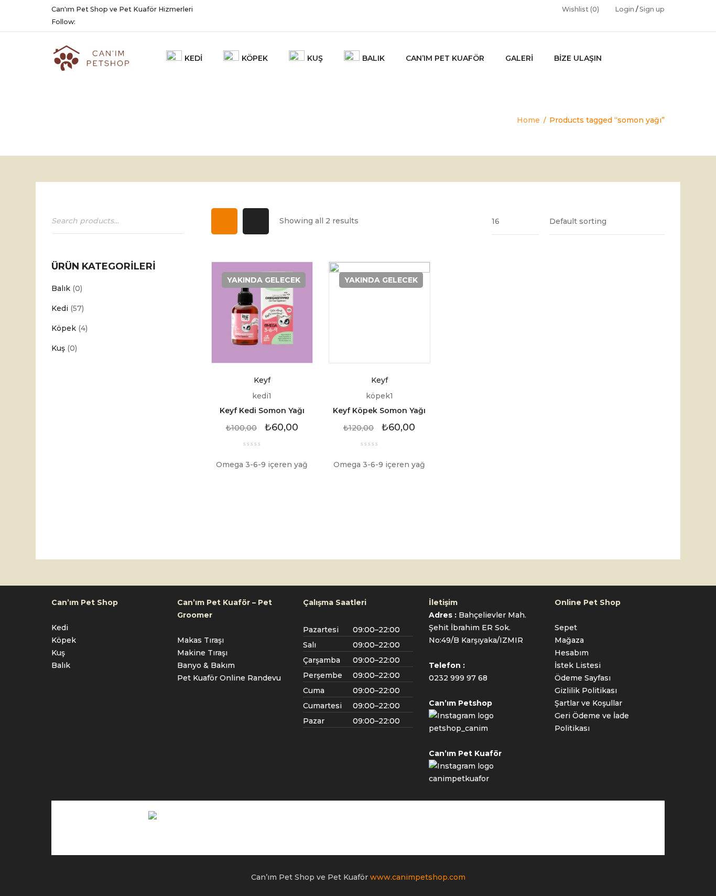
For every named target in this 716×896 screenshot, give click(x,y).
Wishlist (580, 9)
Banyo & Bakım (206, 665)
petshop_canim (458, 728)
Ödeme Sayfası (583, 678)
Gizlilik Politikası (586, 690)
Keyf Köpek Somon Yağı (379, 410)
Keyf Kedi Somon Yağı (262, 410)
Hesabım (572, 652)
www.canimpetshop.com (417, 877)
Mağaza (569, 640)
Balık (60, 288)
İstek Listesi (578, 665)
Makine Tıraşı (202, 652)
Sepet (566, 627)
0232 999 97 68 (458, 678)
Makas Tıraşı (200, 640)
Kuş (58, 348)
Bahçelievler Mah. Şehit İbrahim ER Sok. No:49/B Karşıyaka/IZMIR (477, 627)
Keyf (262, 380)
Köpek (63, 328)
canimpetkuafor (459, 778)
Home (528, 120)
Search (174, 220)
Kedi (59, 308)
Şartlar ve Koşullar (588, 703)
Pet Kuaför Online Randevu (229, 678)
